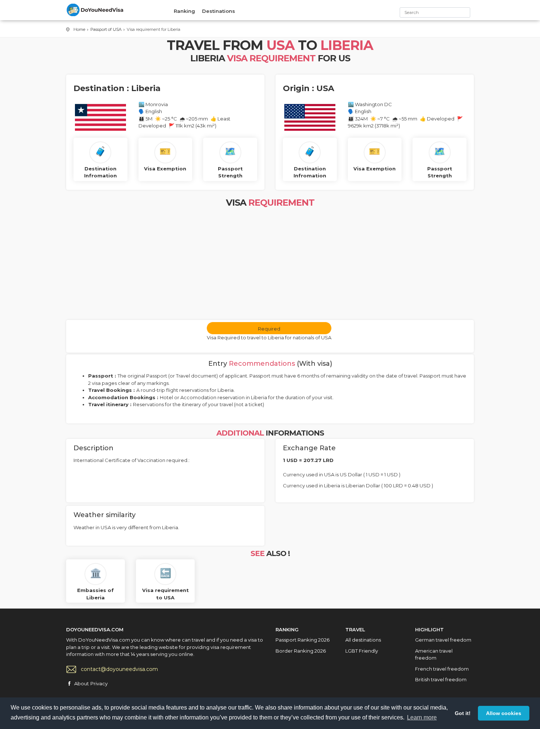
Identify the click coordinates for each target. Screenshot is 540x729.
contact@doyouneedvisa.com (119, 669)
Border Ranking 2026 (301, 651)
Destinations (218, 11)
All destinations (363, 640)
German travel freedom (443, 640)
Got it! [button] (463, 713)
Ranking (184, 11)
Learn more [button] (422, 717)
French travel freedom (442, 669)
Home (79, 29)
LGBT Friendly (361, 651)
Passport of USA (106, 29)
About (81, 683)
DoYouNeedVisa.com (95, 10)
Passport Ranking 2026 (303, 640)
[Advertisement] (270, 264)
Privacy (99, 683)
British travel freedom (441, 679)
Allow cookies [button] (503, 713)
